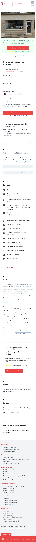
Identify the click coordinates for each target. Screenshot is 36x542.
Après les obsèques (9, 451)
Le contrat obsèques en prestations (13, 486)
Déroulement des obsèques (11, 449)
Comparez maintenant (18, 113)
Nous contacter (7, 515)
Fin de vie (20, 71)
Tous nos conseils (8, 513)
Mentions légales (8, 519)
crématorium (10, 304)
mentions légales (22, 115)
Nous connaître (7, 511)
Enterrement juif (8, 504)
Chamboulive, (29, 160)
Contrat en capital (8, 492)
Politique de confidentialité (11, 521)
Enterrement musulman (10, 502)
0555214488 (15, 413)
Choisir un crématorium (9, 472)
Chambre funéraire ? (9, 474)
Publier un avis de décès (10, 480)
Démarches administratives (11, 463)
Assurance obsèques (9, 488)
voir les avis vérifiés (23, 51)
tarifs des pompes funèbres (23, 332)
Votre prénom (8, 83)
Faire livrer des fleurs (18, 48)
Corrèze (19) (23, 162)
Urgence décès (9, 71)
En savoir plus (9, 267)
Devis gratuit (17, 4)
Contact (27, 143)
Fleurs (18, 143)
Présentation (4, 143)
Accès (22, 143)
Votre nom (7, 75)
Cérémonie (6, 498)
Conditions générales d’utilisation (13, 517)
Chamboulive (7, 302)
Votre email (7, 99)
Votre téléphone (9, 91)
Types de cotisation (9, 490)
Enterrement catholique (10, 500)
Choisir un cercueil (8, 470)
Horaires (32, 143)
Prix (15, 143)
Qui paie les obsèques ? (10, 457)
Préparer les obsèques (9, 447)
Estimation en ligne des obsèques (12, 530)
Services (11, 143)
